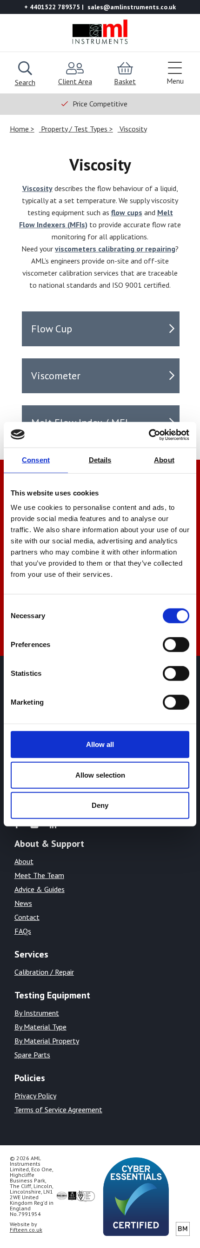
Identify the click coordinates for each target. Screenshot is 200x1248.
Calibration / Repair (44, 972)
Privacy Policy (35, 1095)
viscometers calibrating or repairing (115, 248)
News (23, 903)
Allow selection (100, 775)
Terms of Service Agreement (58, 1109)
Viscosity (132, 128)
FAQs (22, 931)
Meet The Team (39, 875)
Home (20, 128)
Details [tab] (100, 460)
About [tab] (164, 460)
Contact (27, 917)
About (23, 861)
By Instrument (36, 1012)
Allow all (100, 744)
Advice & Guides (39, 889)
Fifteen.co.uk (26, 1229)
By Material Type (40, 1026)
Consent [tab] (36, 460)
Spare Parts (32, 1054)
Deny (100, 805)
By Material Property (46, 1040)
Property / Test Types (74, 128)
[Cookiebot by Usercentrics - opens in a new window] (148, 435)
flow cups (126, 212)
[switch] (176, 644)
